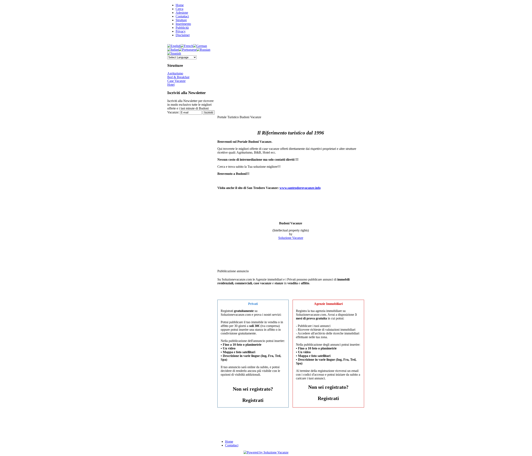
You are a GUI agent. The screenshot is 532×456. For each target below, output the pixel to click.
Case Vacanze (176, 81)
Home (180, 5)
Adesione (182, 12)
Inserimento (183, 24)
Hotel (171, 84)
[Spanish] (174, 53)
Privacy (181, 31)
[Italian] (173, 50)
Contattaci (182, 16)
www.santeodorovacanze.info (300, 188)
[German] (200, 46)
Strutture (181, 20)
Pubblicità (182, 27)
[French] (187, 46)
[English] (174, 46)
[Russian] (203, 50)
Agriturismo (175, 73)
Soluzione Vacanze (290, 238)
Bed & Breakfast (178, 77)
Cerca (179, 9)
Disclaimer (183, 35)
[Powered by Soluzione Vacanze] (266, 452)
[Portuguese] (188, 50)
